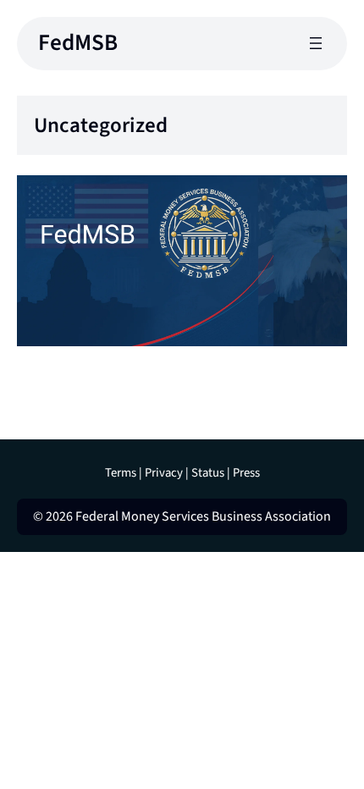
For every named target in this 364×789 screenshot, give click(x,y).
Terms (120, 473)
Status (207, 473)
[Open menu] (316, 43)
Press (246, 473)
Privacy (164, 473)
